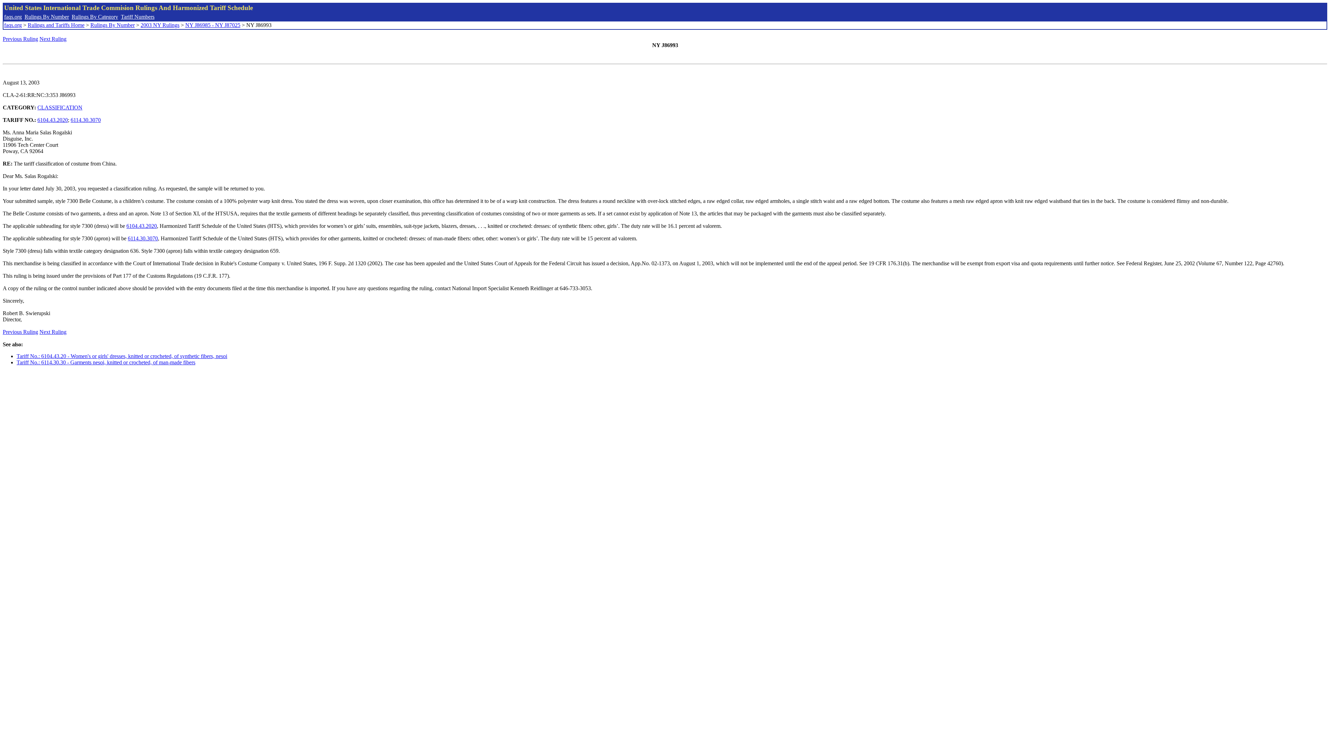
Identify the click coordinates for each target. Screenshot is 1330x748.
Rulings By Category (95, 17)
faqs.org (13, 17)
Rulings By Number (47, 17)
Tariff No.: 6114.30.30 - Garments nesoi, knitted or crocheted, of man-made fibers (106, 362)
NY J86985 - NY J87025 (212, 25)
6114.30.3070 (86, 120)
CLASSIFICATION (59, 107)
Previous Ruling (20, 39)
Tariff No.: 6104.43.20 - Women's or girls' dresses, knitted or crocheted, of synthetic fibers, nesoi (122, 356)
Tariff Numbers (137, 17)
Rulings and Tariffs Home (56, 25)
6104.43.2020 (52, 120)
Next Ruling (52, 39)
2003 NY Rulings (160, 25)
